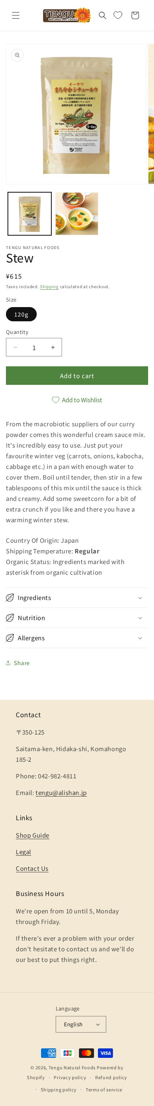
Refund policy (111, 1077)
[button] (15, 15)
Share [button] (22, 663)
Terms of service (104, 1089)
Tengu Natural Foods (72, 1067)
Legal (23, 851)
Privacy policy (70, 1077)
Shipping (49, 286)
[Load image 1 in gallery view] (29, 214)
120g (21, 314)
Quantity (17, 332)
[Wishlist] (117, 15)
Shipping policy (59, 1089)
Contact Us (32, 868)
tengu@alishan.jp (61, 792)
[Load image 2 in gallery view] (77, 214)
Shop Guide (32, 835)
